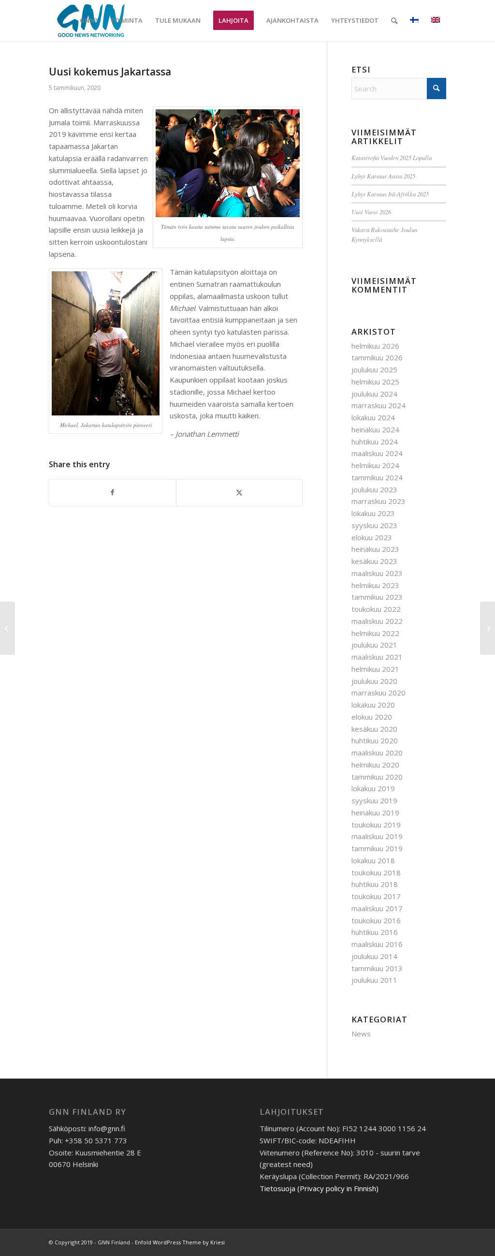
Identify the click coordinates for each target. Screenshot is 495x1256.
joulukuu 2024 (374, 394)
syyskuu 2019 (374, 800)
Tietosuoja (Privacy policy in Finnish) (319, 1188)
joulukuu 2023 (374, 489)
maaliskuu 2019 (377, 836)
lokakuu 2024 (373, 417)
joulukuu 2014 (374, 956)
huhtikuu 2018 (374, 884)
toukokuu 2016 (376, 920)
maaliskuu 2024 (377, 453)
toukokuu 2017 (376, 896)
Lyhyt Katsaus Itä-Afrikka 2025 (390, 194)
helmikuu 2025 (375, 381)
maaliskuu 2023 (377, 573)
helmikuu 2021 (375, 669)
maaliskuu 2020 (377, 752)
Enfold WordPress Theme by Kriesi (180, 1242)
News (361, 1033)
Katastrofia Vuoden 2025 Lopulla (391, 157)
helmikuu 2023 (375, 585)
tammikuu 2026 (377, 357)
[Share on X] (239, 492)
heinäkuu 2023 (375, 549)
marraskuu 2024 (378, 405)
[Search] (394, 20)
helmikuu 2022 (375, 633)
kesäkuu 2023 (374, 561)
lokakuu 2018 (373, 860)
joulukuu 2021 (374, 645)
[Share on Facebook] (112, 492)
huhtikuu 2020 (374, 740)
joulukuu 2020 (374, 681)
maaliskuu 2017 (377, 908)
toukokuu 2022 (376, 609)
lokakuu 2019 (373, 788)
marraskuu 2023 (378, 501)
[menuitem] (88, 20)
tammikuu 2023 (377, 597)
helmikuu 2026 (375, 346)
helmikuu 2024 (375, 465)
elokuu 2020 (371, 717)
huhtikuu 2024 (374, 441)
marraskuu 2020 (378, 692)
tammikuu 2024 (377, 477)
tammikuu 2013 (377, 968)
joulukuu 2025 (374, 369)
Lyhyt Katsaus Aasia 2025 (383, 176)
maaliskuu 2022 (377, 621)
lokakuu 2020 (373, 704)
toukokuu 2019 (376, 824)
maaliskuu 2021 (377, 657)
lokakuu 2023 (373, 513)
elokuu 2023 (371, 537)
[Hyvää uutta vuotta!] (487, 628)
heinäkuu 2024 (375, 429)
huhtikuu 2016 (374, 932)
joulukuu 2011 (374, 980)
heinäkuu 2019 (375, 812)
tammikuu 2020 (377, 777)
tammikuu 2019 (377, 848)
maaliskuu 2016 (377, 944)
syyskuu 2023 (374, 525)
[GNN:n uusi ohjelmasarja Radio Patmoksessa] (7, 628)
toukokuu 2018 (376, 872)
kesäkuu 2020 (374, 729)
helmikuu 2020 (375, 764)
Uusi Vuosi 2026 (371, 211)
